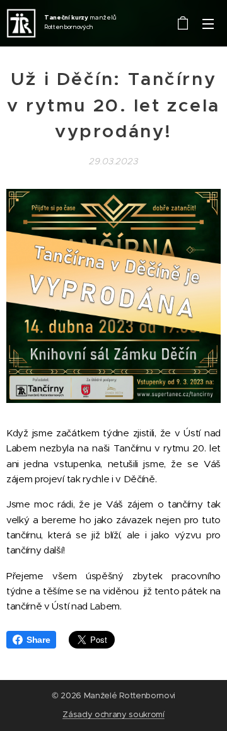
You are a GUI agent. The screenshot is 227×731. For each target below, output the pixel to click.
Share (38, 640)
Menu (208, 23)
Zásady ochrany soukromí (113, 714)
